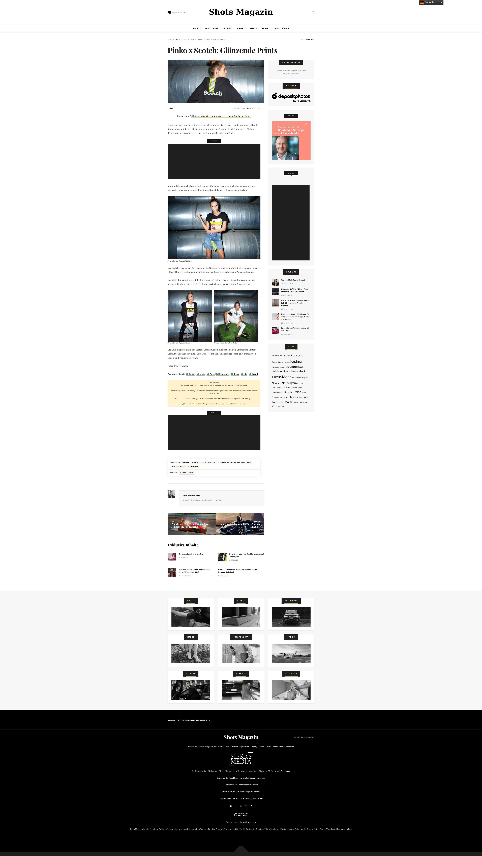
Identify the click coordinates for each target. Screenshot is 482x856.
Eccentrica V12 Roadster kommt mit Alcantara (295, 329)
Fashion (227, 28)
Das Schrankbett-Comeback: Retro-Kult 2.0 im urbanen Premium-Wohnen (295, 303)
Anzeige (286, 356)
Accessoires (282, 28)
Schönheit (224, 373)
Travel (266, 28)
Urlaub (288, 402)
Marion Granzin (191, 495)
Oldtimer (299, 383)
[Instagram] (246, 806)
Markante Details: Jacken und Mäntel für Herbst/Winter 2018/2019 (194, 570)
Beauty (240, 28)
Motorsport (303, 377)
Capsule (185, 462)
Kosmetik (288, 371)
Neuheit (276, 383)
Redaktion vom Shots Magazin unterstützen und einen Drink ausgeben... (215, 404)
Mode (202, 373)
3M (179, 462)
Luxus (192, 373)
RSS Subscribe (308, 39)
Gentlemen (211, 28)
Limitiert (296, 371)
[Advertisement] (214, 161)
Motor (253, 28)
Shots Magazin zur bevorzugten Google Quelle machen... (222, 116)
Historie (288, 367)
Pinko (173, 466)
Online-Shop (276, 387)
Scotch (180, 466)
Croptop (194, 462)
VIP (298, 402)
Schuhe (303, 392)
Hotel (294, 367)
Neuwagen (289, 383)
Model (295, 377)
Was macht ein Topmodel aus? (293, 280)
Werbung (304, 402)
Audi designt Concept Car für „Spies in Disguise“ (240, 525)
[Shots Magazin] (241, 12)
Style (187, 466)
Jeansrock (212, 462)
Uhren (281, 402)
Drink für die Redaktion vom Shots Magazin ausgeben (241, 777)
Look (243, 462)
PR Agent (272, 771)
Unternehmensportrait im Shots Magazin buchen (241, 798)
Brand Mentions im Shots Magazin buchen (241, 791)
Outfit (283, 387)
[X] (231, 806)
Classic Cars (276, 362)
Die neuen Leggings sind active (191, 554)
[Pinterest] (241, 806)
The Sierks (285, 771)
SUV (296, 397)
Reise (236, 373)
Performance (291, 387)
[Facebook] (236, 806)
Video (294, 402)
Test (300, 397)
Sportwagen (283, 397)
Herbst (282, 367)
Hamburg (275, 367)
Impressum (251, 822)
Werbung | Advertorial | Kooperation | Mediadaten (189, 720)
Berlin (301, 356)
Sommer (275, 397)
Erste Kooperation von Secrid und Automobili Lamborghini (246, 555)
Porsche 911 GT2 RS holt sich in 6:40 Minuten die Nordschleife (190, 525)
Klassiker (301, 367)
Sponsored (289, 746)
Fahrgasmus (286, 362)
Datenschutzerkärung (235, 822)
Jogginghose (223, 462)
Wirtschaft (281, 406)
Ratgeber (288, 392)
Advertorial (277, 356)
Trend (254, 373)
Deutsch (429, 2)
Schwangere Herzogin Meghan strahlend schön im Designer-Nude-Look (237, 570)
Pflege (299, 387)
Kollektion (235, 462)
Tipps (305, 397)
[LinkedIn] (251, 806)
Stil (245, 373)
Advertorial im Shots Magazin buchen (241, 784)
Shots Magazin (241, 737)
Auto (212, 373)
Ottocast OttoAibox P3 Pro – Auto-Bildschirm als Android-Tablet (294, 290)
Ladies (196, 28)
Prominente (278, 392)
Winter (274, 406)
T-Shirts (194, 466)
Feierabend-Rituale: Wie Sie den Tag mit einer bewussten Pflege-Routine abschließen (295, 316)
